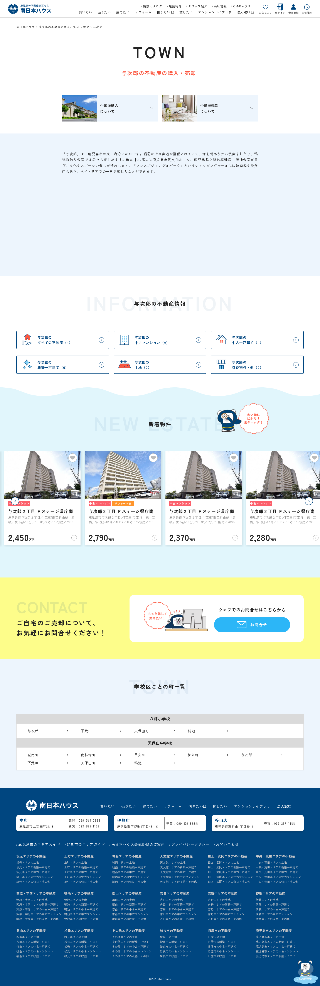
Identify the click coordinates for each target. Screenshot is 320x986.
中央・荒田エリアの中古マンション (278, 877)
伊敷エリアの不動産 (270, 893)
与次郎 (32, 730)
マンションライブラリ (215, 12)
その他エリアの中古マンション (132, 951)
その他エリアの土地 (125, 937)
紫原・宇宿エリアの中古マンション (39, 914)
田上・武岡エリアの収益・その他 (229, 882)
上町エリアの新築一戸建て (81, 867)
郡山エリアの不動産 (126, 893)
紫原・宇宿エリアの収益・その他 (37, 919)
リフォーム (143, 12)
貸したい (186, 12)
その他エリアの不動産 (128, 930)
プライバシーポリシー (190, 844)
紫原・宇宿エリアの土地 (31, 900)
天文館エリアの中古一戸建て (178, 872)
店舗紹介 (175, 6)
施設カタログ (152, 6)
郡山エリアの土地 (123, 900)
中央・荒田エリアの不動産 (275, 856)
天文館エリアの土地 (172, 862)
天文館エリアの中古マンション (180, 877)
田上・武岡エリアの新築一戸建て (229, 867)
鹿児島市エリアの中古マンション (277, 951)
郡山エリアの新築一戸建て (129, 904)
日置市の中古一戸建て (222, 946)
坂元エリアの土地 (27, 862)
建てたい (123, 12)
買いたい (85, 12)
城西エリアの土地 (123, 862)
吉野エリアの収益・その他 (225, 919)
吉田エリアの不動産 (174, 893)
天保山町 (141, 730)
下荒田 (86, 730)
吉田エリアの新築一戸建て (177, 904)
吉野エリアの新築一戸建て (225, 904)
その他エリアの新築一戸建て (130, 942)
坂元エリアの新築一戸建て (33, 867)
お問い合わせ (227, 844)
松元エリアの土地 (75, 937)
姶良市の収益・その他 (174, 956)
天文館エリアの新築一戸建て (178, 867)
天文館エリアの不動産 (176, 856)
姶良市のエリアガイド (86, 844)
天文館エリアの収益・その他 (178, 882)
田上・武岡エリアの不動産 (227, 856)
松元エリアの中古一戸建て (81, 946)
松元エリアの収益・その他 (81, 956)
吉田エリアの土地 (171, 900)
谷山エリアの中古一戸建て (33, 946)
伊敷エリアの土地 (267, 900)
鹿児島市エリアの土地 (270, 937)
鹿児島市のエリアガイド (39, 844)
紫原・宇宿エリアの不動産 (36, 893)
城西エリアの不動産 (126, 856)
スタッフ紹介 (197, 6)
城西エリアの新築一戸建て (129, 867)
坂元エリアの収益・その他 (33, 882)
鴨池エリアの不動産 (79, 893)
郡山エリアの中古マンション (130, 914)
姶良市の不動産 (171, 930)
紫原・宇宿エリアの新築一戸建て (37, 904)
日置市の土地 (216, 937)
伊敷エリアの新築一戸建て (273, 904)
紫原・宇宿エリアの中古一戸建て (37, 909)
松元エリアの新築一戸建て (81, 942)
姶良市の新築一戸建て (174, 942)
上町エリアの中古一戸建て (81, 872)
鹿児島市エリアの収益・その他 (275, 956)
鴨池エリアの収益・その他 (81, 919)
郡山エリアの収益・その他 (129, 919)
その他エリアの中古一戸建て (130, 946)
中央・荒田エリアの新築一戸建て (277, 867)
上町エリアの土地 (75, 862)
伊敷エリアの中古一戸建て (273, 909)
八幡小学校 (160, 718)
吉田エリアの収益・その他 (177, 919)
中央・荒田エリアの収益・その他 (277, 882)
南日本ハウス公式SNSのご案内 (138, 844)
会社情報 (220, 6)
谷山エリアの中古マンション (34, 951)
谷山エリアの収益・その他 (33, 956)
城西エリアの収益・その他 (129, 882)
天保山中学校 (160, 743)
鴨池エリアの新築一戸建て (81, 904)
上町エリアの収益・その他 (81, 882)
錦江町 (193, 754)
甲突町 (139, 754)
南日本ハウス (25, 27)
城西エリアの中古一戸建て (129, 872)
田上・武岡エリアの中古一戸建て (229, 872)
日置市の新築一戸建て (222, 942)
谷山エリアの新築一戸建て (33, 942)
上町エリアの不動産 (79, 856)
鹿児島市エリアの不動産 (274, 930)
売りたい (104, 12)
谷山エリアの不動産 (31, 930)
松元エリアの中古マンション (82, 951)
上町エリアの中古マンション (82, 877)
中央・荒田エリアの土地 (271, 862)
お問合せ (258, 624)
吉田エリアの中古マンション (178, 914)
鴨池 (191, 730)
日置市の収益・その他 (222, 956)
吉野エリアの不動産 (222, 893)
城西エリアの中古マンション (130, 877)
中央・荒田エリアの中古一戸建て (277, 872)
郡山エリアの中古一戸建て (129, 909)
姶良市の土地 (168, 937)
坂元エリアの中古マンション (34, 877)
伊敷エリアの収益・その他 (273, 919)
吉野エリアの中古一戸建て (225, 909)
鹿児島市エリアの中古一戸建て (275, 946)
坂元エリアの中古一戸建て (33, 872)
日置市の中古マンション (223, 951)
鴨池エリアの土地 (75, 900)
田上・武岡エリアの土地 (223, 862)
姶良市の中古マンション (175, 951)
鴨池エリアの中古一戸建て (81, 909)
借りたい (164, 12)
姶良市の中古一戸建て (174, 946)
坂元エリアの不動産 (31, 856)
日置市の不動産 (219, 930)
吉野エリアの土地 (219, 900)
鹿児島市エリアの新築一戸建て (275, 942)
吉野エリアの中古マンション (226, 914)
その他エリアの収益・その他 (130, 956)
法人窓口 (244, 12)
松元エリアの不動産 (79, 930)
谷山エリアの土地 (27, 937)
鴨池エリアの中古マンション (82, 914)
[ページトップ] (306, 972)
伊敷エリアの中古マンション (274, 914)
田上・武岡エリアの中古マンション (230, 877)
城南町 (32, 754)
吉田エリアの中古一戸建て (177, 909)
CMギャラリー (243, 6)
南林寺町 (88, 754)
